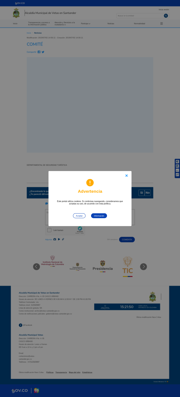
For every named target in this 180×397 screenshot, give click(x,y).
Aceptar (79, 216)
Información (99, 216)
